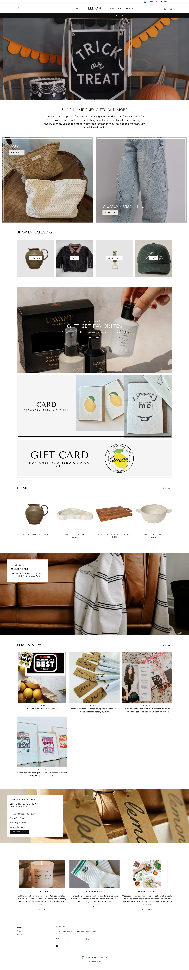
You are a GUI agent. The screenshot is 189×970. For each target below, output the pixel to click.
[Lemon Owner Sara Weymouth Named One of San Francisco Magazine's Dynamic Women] (147, 677)
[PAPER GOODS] (147, 874)
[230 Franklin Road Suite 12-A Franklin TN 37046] (94, 816)
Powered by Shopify (94, 961)
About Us (20, 935)
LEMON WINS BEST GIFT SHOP (42, 708)
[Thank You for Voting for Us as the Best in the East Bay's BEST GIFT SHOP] (42, 742)
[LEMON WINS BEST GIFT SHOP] (42, 677)
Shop (79, 8)
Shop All (110, 212)
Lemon (94, 8)
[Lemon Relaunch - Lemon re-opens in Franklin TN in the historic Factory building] (94, 677)
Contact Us (114, 8)
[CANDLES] (42, 874)
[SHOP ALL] (47, 180)
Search (128, 8)
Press (19, 931)
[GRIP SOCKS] (94, 874)
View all (166, 488)
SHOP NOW (42, 909)
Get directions (19, 832)
